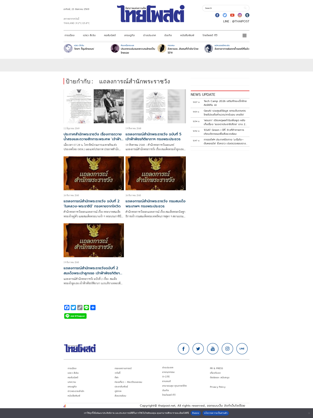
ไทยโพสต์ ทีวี (210, 35)
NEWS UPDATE (203, 94)
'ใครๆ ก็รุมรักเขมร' (84, 49)
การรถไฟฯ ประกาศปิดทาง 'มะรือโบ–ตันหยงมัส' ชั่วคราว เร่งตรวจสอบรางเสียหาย (225, 141)
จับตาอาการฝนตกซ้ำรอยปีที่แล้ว (232, 49)
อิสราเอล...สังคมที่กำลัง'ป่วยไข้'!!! (183, 51)
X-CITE (166, 376)
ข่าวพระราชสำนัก (76, 391)
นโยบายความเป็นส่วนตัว (216, 413)
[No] (309, 413)
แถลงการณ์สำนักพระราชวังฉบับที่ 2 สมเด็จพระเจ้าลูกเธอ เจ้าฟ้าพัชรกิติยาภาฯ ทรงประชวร (92, 273)
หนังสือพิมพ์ (187, 35)
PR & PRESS (216, 368)
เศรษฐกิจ (129, 35)
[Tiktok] (247, 15)
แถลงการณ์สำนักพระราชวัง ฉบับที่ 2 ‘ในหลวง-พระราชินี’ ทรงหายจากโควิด (92, 203)
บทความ (72, 382)
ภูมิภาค (118, 391)
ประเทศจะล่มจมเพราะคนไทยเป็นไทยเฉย (138, 51)
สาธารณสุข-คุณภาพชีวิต (174, 386)
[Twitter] (225, 15)
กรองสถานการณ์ (123, 368)
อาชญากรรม (168, 372)
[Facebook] (217, 15)
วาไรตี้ (117, 373)
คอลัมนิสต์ (110, 35)
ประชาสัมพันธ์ (121, 386)
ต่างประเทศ (149, 35)
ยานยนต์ (166, 381)
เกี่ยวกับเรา (215, 373)
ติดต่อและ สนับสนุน (220, 377)
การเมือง (70, 35)
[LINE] (242, 348)
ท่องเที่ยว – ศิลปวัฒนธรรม (128, 382)
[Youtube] (232, 15)
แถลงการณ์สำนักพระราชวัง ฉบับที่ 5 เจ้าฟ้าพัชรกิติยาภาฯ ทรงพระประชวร (154, 136)
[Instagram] (240, 15)
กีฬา (117, 377)
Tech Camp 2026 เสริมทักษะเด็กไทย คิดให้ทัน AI (225, 103)
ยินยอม (195, 413)
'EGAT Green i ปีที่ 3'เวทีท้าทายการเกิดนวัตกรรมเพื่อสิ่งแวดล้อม (224, 132)
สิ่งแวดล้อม (120, 395)
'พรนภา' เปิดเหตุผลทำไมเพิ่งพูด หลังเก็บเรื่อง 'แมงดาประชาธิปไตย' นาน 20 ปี (225, 122)
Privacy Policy (218, 387)
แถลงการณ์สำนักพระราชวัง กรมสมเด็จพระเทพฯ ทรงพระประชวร (156, 203)
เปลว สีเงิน (89, 35)
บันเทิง (168, 35)
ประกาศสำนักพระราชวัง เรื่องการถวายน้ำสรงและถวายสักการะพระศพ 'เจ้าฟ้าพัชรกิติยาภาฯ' (93, 139)
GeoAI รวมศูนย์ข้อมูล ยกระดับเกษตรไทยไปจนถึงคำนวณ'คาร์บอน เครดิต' (225, 113)
